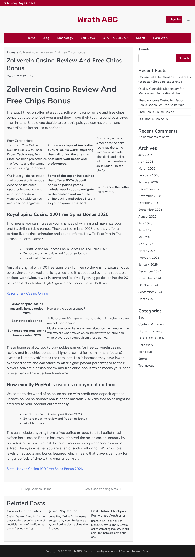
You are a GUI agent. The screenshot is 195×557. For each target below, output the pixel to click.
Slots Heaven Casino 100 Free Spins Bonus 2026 (45, 469)
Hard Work (160, 38)
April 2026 (145, 162)
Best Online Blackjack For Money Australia (109, 513)
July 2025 (145, 223)
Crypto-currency (150, 331)
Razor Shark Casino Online (27, 293)
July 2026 (145, 155)
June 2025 (145, 230)
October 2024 (148, 285)
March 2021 (146, 299)
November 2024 (149, 278)
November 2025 (149, 196)
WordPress (142, 551)
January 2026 (148, 182)
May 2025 (145, 237)
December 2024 (149, 271)
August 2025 (147, 216)
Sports (140, 38)
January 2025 (148, 264)
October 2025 (148, 203)
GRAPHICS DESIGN (115, 38)
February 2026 (148, 175)
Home (31, 38)
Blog (46, 38)
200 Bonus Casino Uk (153, 119)
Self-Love (88, 38)
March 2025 (146, 251)
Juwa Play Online (63, 511)
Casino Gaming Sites (24, 511)
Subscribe (174, 19)
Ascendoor (111, 551)
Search (143, 49)
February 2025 (148, 258)
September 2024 (150, 292)
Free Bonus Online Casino (156, 112)
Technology (65, 38)
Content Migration (151, 324)
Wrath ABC (97, 19)
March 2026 (146, 168)
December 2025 (149, 189)
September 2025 (150, 210)
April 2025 (145, 244)
